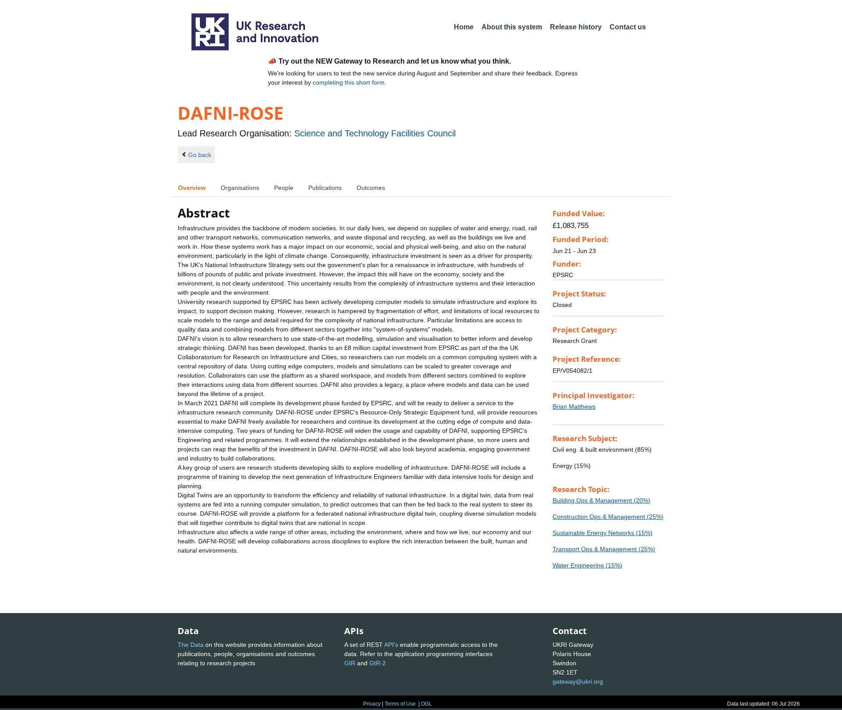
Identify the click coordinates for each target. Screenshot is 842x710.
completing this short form (349, 82)
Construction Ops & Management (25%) (608, 516)
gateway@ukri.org (578, 681)
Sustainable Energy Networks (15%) (603, 532)
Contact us (628, 27)
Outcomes (371, 187)
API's (391, 644)
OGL (426, 704)
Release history (576, 27)
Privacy (372, 704)
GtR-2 (377, 663)
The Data (190, 644)
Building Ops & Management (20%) (601, 500)
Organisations (240, 187)
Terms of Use (400, 704)
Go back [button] (199, 154)
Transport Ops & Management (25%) (604, 549)
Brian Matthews (574, 406)
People (283, 187)
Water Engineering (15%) (587, 565)
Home (464, 27)
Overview (192, 187)
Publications (325, 187)
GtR (349, 663)
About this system (512, 27)
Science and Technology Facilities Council (375, 133)
